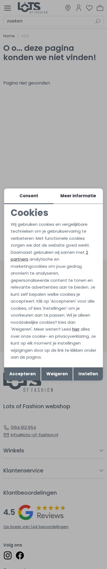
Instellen (88, 374)
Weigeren (57, 374)
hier (76, 329)
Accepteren (22, 374)
